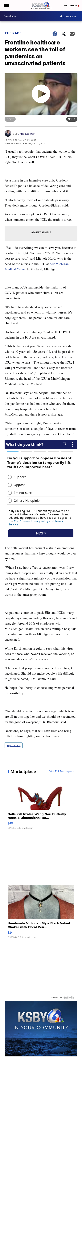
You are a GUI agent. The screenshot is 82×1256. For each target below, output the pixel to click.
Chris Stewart (26, 133)
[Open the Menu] (6, 5)
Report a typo (13, 745)
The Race (13, 33)
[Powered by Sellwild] (68, 997)
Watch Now (71, 5)
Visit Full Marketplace (61, 771)
